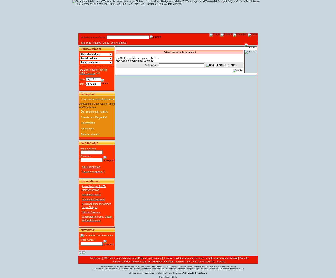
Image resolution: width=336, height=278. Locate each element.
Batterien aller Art (90, 134)
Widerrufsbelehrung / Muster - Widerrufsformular (97, 218)
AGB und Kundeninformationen (119, 258)
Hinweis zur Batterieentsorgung (211, 258)
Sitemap (220, 261)
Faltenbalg (113, 103)
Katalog (97, 42)
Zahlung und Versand (93, 199)
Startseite (86, 42)
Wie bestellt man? (91, 194)
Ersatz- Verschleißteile (114, 42)
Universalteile (88, 123)
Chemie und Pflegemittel (94, 117)
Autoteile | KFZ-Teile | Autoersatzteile (195, 261)
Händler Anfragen (91, 212)
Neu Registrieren (91, 167)
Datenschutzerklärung (150, 258)
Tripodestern (90, 107)
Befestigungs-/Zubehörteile (93, 103)
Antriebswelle (111, 99)
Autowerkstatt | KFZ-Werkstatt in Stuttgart (153, 261)
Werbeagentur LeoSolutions (194, 273)
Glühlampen (87, 128)
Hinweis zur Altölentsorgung (178, 258)
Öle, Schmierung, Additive (94, 111)
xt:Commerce (148, 273)
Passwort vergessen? (93, 171)
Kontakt (234, 258)
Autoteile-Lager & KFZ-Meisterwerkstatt (94, 188)
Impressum (96, 258)
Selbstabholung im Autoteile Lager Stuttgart (96, 206)
